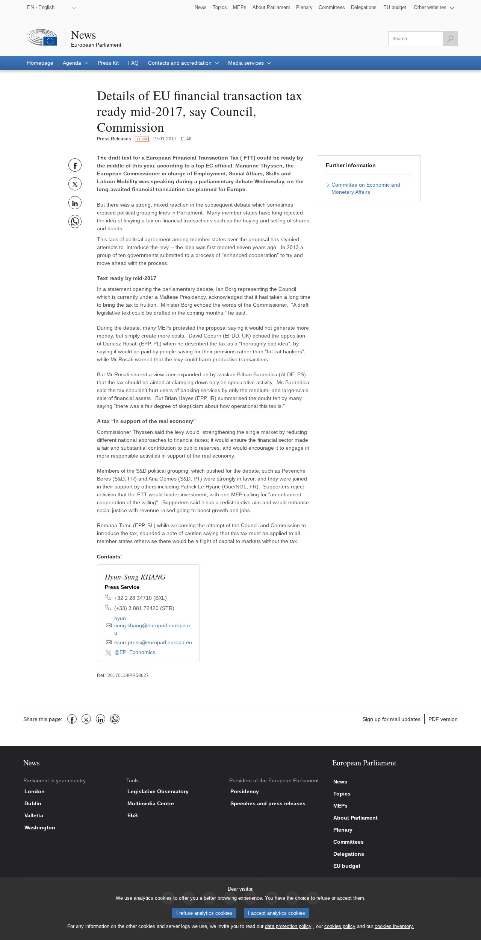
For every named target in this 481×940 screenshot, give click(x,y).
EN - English (40, 7)
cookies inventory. (394, 926)
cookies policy (339, 926)
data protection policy (288, 926)
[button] (434, 7)
